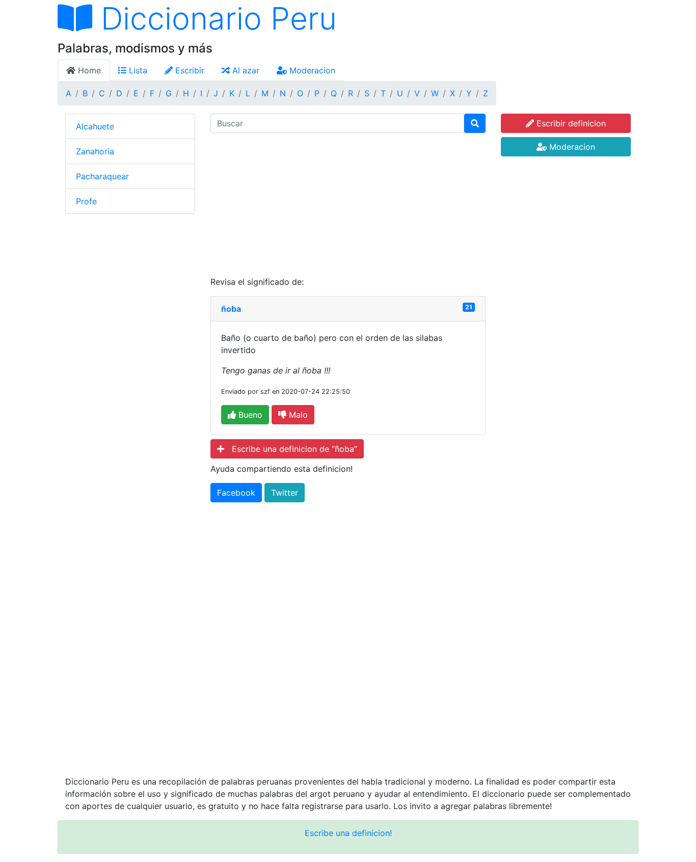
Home (88, 70)
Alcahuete (95, 126)
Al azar (244, 70)
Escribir (188, 70)
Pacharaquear (102, 176)
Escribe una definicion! (348, 833)
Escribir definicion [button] (570, 123)
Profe (86, 201)
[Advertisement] (348, 204)
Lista (136, 70)
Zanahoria (95, 151)
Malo (297, 415)
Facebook (236, 493)
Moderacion (311, 70)
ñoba (231, 309)
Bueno (249, 415)
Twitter (284, 493)
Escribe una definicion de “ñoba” (290, 449)
